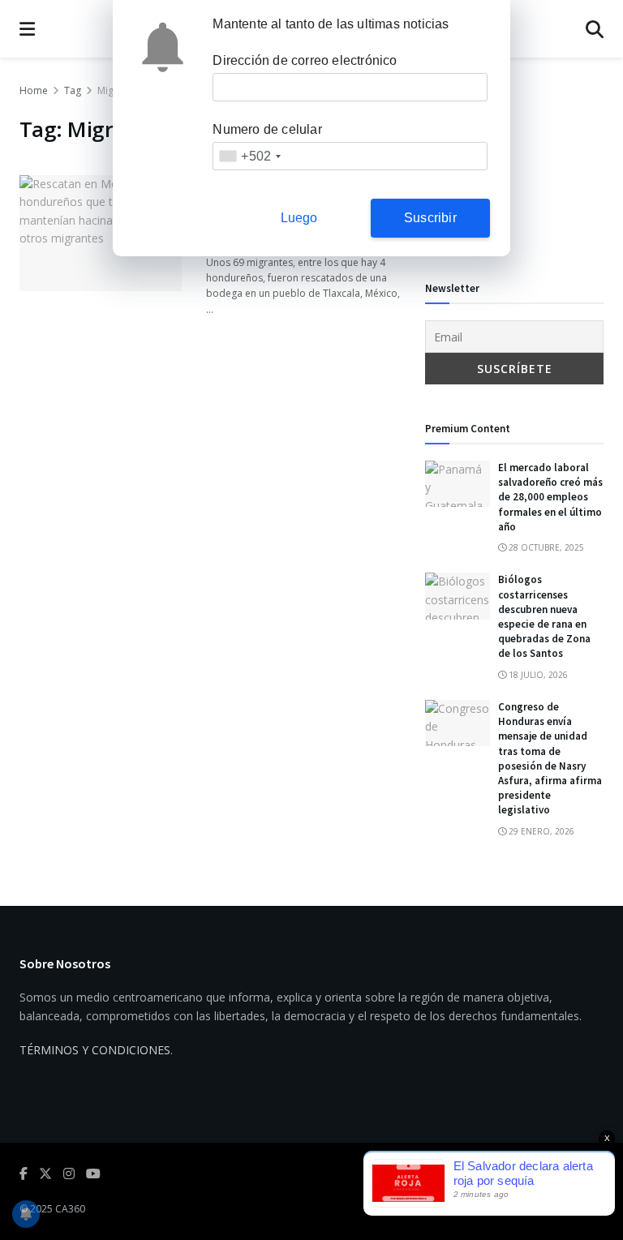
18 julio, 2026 (537, 674)
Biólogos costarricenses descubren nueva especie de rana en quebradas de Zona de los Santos (544, 616)
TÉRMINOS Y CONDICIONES (94, 1050)
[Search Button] (595, 29)
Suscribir (430, 218)
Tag (72, 90)
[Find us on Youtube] (93, 1174)
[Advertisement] (514, 163)
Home (33, 90)
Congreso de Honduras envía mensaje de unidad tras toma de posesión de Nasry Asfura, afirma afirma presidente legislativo (550, 758)
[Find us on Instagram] (69, 1174)
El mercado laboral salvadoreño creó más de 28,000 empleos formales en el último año (550, 497)
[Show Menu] (27, 29)
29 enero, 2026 (540, 831)
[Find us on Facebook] (23, 1174)
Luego (299, 218)
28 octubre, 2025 (545, 547)
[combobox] (249, 156)
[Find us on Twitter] (45, 1174)
